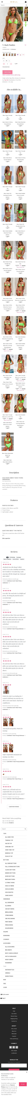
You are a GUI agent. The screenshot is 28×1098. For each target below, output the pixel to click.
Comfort (22, 559)
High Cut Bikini (9, 886)
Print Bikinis (8, 922)
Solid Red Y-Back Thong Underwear (15, 629)
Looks (5, 987)
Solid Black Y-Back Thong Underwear (15, 735)
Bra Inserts (8, 950)
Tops (4, 834)
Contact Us (14, 1021)
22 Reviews (13, 49)
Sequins (5, 932)
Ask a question (6, 538)
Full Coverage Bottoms (12, 867)
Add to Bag (7, 72)
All (7, 557)
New (4, 980)
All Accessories (9, 947)
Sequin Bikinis (9, 928)
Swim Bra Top (9, 847)
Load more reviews (14, 807)
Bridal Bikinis (9, 912)
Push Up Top (8, 856)
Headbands (8, 963)
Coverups (6, 939)
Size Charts (14, 1014)
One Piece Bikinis (10, 919)
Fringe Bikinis (9, 925)
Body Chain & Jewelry (11, 953)
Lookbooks (14, 1053)
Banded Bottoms (10, 873)
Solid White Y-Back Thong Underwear (15, 762)
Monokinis (6, 936)
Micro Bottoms (10, 876)
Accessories (6, 943)
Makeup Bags (9, 976)
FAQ (14, 1011)
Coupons (14, 1036)
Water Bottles (9, 970)
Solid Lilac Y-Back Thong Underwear (15, 799)
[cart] (25, 1)
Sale (4, 984)
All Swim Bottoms (10, 863)
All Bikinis (8, 906)
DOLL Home (14, 1029)
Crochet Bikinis (9, 909)
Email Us (11, 823)
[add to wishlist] (25, 45)
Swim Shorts (9, 896)
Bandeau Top (9, 853)
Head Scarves (9, 960)
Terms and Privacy (14, 1039)
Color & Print (16, 559)
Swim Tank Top (9, 850)
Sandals (7, 973)
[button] (1, 24)
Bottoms (6, 860)
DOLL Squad (14, 1051)
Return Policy (14, 1016)
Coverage (18, 557)
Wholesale (14, 1034)
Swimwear (6, 899)
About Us (14, 1031)
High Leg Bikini (9, 889)
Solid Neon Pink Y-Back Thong (14, 653)
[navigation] (2, 1)
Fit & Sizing (12, 557)
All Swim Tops (9, 837)
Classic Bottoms (10, 870)
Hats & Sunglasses (10, 956)
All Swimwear (9, 903)
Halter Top (8, 844)
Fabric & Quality (7, 559)
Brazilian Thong (10, 879)
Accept (23, 1084)
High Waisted (9, 892)
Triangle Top (9, 840)
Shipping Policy (14, 1019)
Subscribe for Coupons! (14, 1062)
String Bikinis (9, 915)
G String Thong (10, 883)
